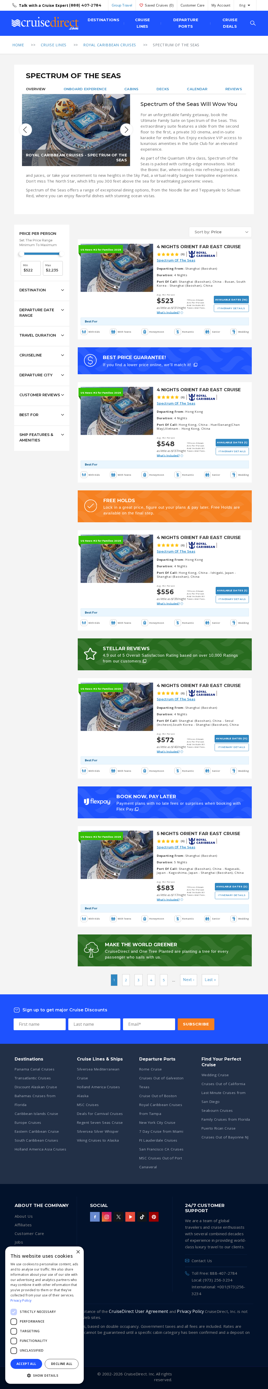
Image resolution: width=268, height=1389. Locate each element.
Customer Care (192, 5)
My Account (220, 5)
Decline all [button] (61, 1364)
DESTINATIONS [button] (103, 20)
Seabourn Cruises (217, 1110)
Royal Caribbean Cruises (109, 44)
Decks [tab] (163, 89)
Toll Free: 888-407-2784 (214, 1273)
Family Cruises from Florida (226, 1119)
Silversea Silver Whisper (98, 1131)
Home (18, 44)
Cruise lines (53, 44)
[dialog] (44, 1315)
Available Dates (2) (231, 886)
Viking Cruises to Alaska (98, 1140)
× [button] (78, 1252)
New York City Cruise (157, 1122)
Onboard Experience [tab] (85, 89)
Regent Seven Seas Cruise (100, 1122)
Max (48, 265)
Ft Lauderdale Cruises (158, 1140)
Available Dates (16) (231, 299)
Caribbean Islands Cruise (36, 1113)
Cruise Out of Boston (158, 1095)
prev (25, 129)
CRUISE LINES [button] (142, 23)
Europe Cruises (28, 1122)
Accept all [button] (26, 1364)
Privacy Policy (190, 1311)
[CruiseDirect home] (45, 23)
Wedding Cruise (215, 1075)
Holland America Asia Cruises (40, 1149)
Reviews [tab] (233, 89)
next (126, 129)
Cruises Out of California (223, 1083)
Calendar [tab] (197, 89)
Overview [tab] (36, 89)
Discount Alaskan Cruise (36, 1087)
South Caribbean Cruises (36, 1140)
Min (25, 265)
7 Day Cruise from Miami (161, 1131)
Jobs (19, 1242)
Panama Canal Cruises (34, 1069)
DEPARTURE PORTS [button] (185, 23)
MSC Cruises (88, 1104)
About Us (24, 1216)
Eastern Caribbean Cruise (37, 1131)
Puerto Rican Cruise (219, 1128)
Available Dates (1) (232, 442)
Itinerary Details (231, 308)
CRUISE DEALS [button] (229, 23)
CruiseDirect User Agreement (138, 1311)
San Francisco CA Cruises (161, 1149)
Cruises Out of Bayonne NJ (225, 1137)
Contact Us (202, 1260)
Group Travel (122, 5)
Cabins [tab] (131, 89)
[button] (220, 232)
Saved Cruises (159, 5)
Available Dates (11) (232, 738)
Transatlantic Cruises (33, 1078)
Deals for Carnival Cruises (100, 1113)
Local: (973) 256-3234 (212, 1280)
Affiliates (23, 1224)
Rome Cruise (150, 1069)
